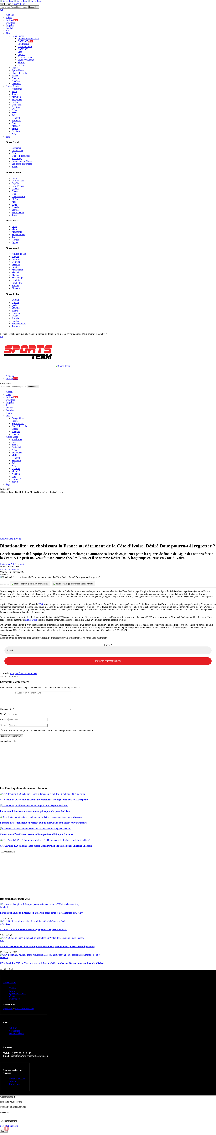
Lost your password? (9, 1126)
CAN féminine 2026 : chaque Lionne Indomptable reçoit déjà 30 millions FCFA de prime (44, 799)
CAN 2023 (5, 924)
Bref (2, 940)
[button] (1, 10)
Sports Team (9, 982)
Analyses (4, 538)
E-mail (108, 645)
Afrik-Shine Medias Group (24, 1009)
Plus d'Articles (18, 4)
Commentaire (7, 709)
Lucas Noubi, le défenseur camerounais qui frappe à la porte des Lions (35, 811)
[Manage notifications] (6, 1128)
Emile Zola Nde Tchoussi (12, 564)
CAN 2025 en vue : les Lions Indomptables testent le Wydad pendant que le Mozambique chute (47, 946)
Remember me (10, 1121)
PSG (40, 604)
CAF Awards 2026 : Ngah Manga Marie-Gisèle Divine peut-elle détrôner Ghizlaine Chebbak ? (46, 846)
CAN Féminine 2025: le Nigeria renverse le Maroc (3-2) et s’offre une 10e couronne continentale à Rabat (52, 963)
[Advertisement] (108, 515)
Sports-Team (7, 1009)
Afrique (13, 673)
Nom (3, 714)
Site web (4, 725)
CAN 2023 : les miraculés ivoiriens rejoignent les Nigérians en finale (33, 929)
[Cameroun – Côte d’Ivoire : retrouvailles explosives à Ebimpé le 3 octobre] (35, 828)
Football (33, 673)
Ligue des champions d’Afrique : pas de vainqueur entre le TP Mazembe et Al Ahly (41, 913)
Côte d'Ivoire (23, 673)
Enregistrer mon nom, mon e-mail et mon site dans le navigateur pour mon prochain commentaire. (49, 730)
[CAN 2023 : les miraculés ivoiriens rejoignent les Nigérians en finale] (33, 921)
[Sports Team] (21, 1)
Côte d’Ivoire (15, 538)
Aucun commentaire (9, 569)
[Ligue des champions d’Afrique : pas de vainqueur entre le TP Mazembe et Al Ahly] (40, 904)
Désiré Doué (31, 620)
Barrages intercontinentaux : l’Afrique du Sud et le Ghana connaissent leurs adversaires (43, 822)
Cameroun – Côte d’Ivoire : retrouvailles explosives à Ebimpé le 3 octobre (36, 834)
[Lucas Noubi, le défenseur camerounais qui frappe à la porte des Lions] (34, 805)
